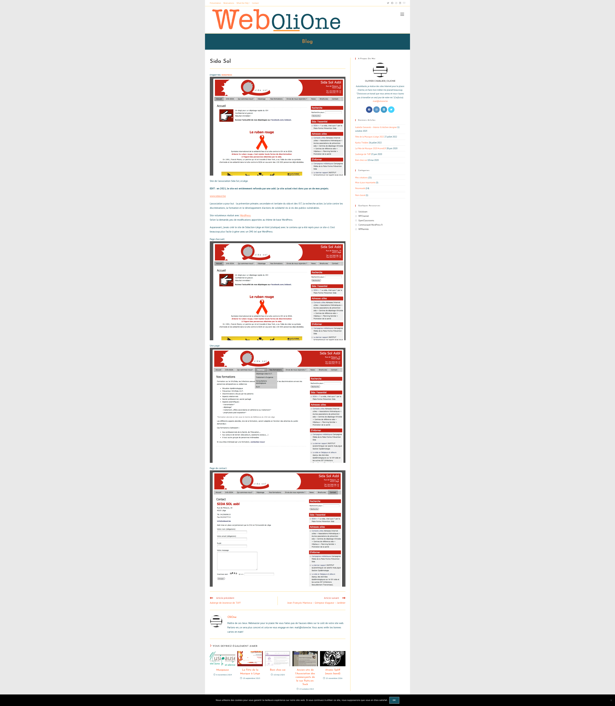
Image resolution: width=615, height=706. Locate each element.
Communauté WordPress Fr (370, 224)
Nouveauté (360, 188)
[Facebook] (369, 109)
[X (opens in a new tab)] (388, 3)
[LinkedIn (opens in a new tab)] (400, 3)
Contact (255, 3)
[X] (391, 109)
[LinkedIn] (384, 109)
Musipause (222, 670)
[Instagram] (376, 109)
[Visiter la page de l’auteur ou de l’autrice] (216, 621)
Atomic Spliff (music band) (332, 672)
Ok (394, 700)
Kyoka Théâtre (361, 142)
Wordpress (226, 75)
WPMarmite (363, 229)
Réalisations (228, 3)
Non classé (360, 195)
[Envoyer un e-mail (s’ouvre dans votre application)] (403, 3)
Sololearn (362, 211)
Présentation (215, 3)
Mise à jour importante (365, 182)
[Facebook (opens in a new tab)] (392, 3)
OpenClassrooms (366, 220)
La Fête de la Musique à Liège (250, 672)
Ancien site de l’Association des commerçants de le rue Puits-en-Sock (305, 677)
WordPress (245, 215)
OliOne (232, 617)
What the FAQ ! (243, 3)
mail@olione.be (380, 101)
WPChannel (363, 216)
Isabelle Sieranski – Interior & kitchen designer (376, 127)
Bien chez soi (277, 670)
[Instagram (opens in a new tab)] (396, 3)
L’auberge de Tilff (363, 154)
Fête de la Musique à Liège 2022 (369, 136)
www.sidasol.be (218, 196)
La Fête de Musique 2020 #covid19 (370, 148)
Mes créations (361, 177)
